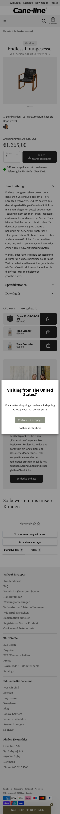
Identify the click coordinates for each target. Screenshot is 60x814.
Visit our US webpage (30, 420)
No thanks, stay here (30, 428)
